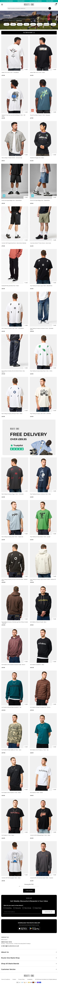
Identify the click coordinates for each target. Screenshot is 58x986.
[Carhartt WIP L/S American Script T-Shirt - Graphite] (43, 858)
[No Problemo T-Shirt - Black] (14, 816)
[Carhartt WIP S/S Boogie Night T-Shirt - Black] (43, 816)
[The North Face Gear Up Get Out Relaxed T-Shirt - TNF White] (14, 95)
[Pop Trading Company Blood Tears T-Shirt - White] (43, 351)
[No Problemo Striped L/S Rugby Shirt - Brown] (43, 688)
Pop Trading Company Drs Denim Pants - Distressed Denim (41, 329)
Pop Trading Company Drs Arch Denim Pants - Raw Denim (13, 371)
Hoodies (20, 24)
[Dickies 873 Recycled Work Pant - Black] (14, 266)
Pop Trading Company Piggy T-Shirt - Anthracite (12, 494)
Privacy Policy (21, 979)
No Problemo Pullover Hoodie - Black (38, 622)
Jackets (33, 24)
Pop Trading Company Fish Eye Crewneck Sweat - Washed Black (14, 580)
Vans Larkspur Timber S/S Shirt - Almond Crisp (12, 157)
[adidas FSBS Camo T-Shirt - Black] (43, 53)
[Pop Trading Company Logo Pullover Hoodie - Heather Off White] (43, 560)
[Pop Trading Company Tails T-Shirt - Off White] (43, 394)
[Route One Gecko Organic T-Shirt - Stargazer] (43, 95)
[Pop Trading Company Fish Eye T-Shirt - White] (14, 394)
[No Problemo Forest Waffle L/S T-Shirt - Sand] (14, 730)
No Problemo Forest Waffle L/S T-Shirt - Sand (11, 749)
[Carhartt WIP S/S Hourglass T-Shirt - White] (14, 858)
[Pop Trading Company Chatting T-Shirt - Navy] (43, 474)
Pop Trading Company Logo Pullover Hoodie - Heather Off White (43, 580)
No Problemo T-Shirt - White (36, 792)
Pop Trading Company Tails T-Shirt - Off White (40, 413)
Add (26, 69)
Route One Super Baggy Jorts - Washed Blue (40, 200)
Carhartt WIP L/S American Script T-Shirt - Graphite (41, 877)
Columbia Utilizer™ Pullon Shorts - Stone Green (40, 243)
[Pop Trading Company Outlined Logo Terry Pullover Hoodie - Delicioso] (14, 602)
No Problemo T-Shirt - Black (8, 835)
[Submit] (49, 8)
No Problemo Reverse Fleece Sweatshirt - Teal (11, 707)
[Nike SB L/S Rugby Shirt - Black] (43, 138)
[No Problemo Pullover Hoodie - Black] (43, 602)
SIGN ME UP (48, 912)
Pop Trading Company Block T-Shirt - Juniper (40, 536)
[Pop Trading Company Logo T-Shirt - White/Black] (14, 309)
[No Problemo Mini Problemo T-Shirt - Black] (14, 773)
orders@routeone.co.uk (10, 946)
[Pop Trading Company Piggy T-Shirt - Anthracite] (14, 474)
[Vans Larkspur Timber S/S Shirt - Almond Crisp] (14, 138)
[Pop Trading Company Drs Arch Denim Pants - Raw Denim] (14, 351)
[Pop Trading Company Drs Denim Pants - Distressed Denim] (43, 309)
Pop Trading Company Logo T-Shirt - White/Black (13, 328)
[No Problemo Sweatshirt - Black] (43, 645)
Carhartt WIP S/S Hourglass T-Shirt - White (11, 877)
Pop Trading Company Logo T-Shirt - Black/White (41, 285)
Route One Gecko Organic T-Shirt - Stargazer (40, 115)
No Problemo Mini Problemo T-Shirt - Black (11, 792)
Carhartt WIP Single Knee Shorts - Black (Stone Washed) (14, 243)
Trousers (40, 24)
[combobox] (29, 8)
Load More (29, 890)
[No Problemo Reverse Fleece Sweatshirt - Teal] (14, 688)
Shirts (53, 24)
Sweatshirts (46, 24)
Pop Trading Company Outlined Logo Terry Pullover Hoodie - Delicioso (15, 622)
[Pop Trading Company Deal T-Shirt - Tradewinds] (14, 517)
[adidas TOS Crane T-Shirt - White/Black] (14, 53)
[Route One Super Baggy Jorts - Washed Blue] (43, 181)
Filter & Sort (28, 32)
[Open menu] (2, 4)
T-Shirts (6, 24)
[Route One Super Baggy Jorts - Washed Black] (14, 181)
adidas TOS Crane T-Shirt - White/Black (10, 72)
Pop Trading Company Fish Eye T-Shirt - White (12, 413)
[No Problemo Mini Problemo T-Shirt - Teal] (43, 730)
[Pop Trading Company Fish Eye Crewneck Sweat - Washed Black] (14, 560)
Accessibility (29, 979)
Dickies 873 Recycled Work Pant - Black (10, 285)
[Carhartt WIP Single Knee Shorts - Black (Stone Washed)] (14, 223)
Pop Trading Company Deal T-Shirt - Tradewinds (12, 536)
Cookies (14, 979)
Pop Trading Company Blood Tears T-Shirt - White (41, 370)
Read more (19, 20)
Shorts (13, 24)
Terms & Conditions (5, 979)
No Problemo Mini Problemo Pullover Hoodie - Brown (13, 664)
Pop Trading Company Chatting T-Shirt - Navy (40, 494)
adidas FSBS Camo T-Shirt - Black (37, 72)
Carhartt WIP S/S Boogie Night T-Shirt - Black (40, 835)
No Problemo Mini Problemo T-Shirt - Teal (39, 749)
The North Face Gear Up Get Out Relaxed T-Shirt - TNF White (13, 115)
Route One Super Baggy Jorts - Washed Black (12, 200)
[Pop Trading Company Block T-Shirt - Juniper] (43, 517)
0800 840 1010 (6, 942)
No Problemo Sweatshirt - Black (37, 664)
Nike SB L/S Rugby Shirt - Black (37, 157)
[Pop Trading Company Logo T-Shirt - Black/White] (43, 266)
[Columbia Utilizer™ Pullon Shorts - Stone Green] (43, 223)
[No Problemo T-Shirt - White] (43, 773)
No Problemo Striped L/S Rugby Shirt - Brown (40, 707)
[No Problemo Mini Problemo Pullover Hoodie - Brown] (14, 645)
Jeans (26, 24)
